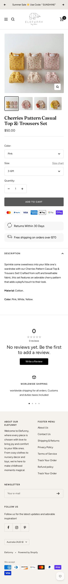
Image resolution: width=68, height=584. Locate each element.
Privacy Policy (45, 447)
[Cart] (62, 19)
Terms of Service (47, 453)
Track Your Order (47, 460)
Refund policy (45, 466)
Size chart (58, 163)
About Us (43, 427)
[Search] (13, 19)
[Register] (58, 493)
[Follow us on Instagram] (17, 527)
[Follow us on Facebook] (8, 527)
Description (12, 253)
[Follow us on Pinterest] (25, 527)
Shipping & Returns (48, 440)
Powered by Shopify (28, 552)
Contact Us (44, 434)
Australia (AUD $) (15, 542)
